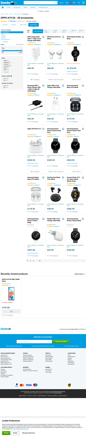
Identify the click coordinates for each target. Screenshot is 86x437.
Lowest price (55, 31)
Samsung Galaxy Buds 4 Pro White (33, 178)
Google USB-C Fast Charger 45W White (53, 219)
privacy (15, 429)
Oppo (11, 14)
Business (32, 7)
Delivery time (3, 372)
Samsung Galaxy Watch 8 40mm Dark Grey (74, 130)
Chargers (70, 358)
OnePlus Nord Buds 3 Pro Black (53, 178)
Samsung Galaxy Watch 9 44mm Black (74, 219)
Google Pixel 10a (4, 361)
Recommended (38, 31)
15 (39, 260)
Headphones (70, 361)
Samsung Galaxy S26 (5, 358)
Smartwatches (71, 362)
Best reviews (46, 31)
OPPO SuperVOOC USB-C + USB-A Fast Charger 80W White (34, 38)
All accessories (25, 14)
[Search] (56, 2)
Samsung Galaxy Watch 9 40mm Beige (33, 220)
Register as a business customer (30, 370)
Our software (48, 370)
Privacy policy (48, 372)
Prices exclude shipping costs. (58, 391)
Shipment (3, 373)
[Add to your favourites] (43, 37)
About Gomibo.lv (23, 395)
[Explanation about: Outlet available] (11, 76)
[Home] (2, 7)
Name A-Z (74, 31)
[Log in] (67, 3)
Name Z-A (81, 31)
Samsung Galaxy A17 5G (6, 364)
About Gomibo (48, 369)
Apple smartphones (27, 355)
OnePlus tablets (48, 361)
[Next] (83, 260)
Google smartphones (28, 361)
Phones (25, 353)
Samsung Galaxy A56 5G (6, 359)
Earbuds (69, 359)
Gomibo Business (27, 369)
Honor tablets (48, 359)
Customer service (43, 7)
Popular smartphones (8, 353)
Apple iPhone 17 (4, 355)
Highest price (64, 31)
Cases (69, 355)
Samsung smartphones (28, 356)
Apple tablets (48, 355)
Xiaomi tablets (48, 358)
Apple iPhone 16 (4, 356)
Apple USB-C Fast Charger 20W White (53, 86)
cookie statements (24, 429)
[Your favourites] (79, 3)
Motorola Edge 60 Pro (6, 362)
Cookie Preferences (42, 395)
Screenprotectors (71, 356)
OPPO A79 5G (17, 14)
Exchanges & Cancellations (7, 375)
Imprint (34, 395)
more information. (58, 392)
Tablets (25, 7)
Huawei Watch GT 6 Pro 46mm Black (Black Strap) (73, 179)
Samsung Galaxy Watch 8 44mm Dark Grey (54, 130)
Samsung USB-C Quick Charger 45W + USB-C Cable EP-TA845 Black (33, 88)
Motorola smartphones (28, 359)
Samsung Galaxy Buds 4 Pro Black (72, 86)
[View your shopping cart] (83, 3)
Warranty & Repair (5, 376)
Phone (8, 7)
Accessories (17, 7)
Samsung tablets (49, 356)
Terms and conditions (52, 395)
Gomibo (47, 367)
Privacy (29, 395)
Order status (3, 370)
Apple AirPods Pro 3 (34, 129)
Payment (3, 369)
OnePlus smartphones (28, 358)
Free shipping (35, 74)
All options (5, 41)
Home (2, 14)
